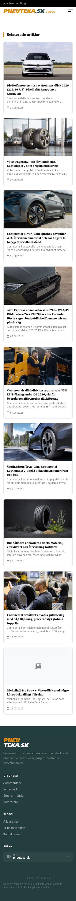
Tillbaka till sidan (14, 828)
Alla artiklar (10, 821)
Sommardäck (12, 783)
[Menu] (70, 11)
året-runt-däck (13, 795)
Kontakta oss (12, 834)
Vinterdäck (10, 789)
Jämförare (10, 802)
